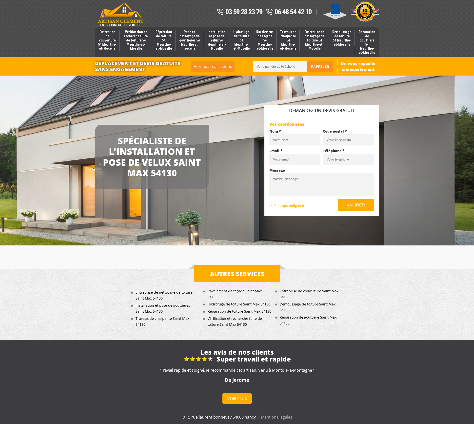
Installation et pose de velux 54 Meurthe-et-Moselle (216, 40)
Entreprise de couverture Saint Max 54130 (309, 294)
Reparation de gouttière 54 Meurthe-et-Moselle (367, 42)
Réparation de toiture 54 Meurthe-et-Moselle (164, 40)
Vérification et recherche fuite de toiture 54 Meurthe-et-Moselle (136, 40)
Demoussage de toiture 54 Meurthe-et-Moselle (341, 38)
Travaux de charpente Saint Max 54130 (162, 321)
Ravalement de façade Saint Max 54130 (235, 294)
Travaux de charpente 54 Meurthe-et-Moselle (288, 40)
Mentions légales (276, 417)
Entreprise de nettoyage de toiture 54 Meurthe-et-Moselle (314, 40)
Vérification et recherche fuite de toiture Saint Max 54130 (235, 321)
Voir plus (237, 398)
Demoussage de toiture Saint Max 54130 (308, 307)
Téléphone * (334, 150)
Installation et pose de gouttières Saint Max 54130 (163, 308)
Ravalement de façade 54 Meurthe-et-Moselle (265, 40)
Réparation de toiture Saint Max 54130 (239, 311)
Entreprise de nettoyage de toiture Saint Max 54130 (164, 295)
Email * (275, 150)
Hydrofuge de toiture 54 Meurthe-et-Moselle (241, 40)
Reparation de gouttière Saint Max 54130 (308, 320)
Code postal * (335, 131)
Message (277, 170)
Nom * (275, 131)
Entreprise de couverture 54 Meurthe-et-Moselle (107, 40)
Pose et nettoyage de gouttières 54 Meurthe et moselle (189, 40)
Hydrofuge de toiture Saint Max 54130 (239, 304)
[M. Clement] (120, 14)
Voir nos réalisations (213, 66)
